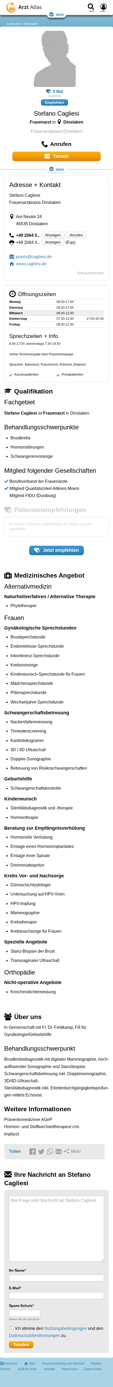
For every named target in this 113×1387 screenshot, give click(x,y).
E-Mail (14, 1288)
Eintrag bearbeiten (90, 273)
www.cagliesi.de (31, 264)
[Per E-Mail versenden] (59, 1152)
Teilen (15, 1151)
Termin (60, 156)
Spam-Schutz (21, 1306)
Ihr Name (17, 1270)
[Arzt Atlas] (34, 8)
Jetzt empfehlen (60, 550)
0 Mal (58, 91)
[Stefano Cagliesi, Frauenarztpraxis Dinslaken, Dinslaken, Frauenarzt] (55, 59)
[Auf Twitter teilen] (42, 1152)
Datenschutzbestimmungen (34, 1335)
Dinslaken (31, 24)
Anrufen (76, 235)
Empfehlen (54, 102)
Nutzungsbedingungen (65, 1328)
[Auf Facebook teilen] (33, 1152)
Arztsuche (13, 24)
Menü (60, 14)
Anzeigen (53, 235)
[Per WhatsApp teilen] (51, 1152)
